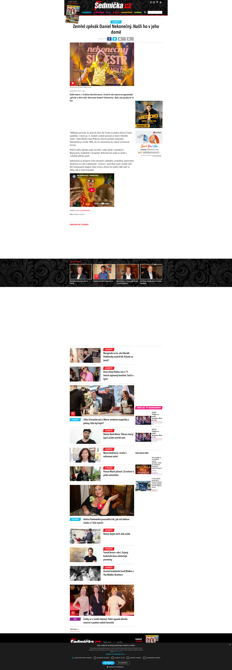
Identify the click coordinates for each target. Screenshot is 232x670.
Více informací (118, 651)
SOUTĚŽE (119, 642)
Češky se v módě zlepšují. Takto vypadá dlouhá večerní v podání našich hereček (105, 621)
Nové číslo (72, 2)
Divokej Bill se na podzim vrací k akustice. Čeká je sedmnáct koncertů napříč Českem (157, 463)
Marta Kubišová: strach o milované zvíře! (115, 455)
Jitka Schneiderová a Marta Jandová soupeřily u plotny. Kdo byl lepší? (106, 422)
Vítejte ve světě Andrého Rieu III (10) (157, 416)
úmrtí (77, 210)
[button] (116, 654)
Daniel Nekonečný (85, 210)
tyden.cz (154, 490)
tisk (131, 38)
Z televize (99, 13)
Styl (108, 13)
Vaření (137, 13)
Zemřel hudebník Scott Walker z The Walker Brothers (118, 573)
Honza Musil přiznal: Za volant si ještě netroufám (118, 473)
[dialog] (116, 656)
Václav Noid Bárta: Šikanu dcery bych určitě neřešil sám (118, 436)
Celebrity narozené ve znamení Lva (103, 281)
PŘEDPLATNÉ (107, 642)
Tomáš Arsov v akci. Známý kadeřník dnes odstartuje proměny (115, 556)
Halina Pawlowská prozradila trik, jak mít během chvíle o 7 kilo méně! (106, 521)
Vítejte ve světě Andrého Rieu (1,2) (157, 433)
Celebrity (87, 13)
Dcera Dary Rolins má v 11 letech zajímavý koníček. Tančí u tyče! (118, 375)
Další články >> (74, 629)
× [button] (230, 644)
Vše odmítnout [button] (123, 663)
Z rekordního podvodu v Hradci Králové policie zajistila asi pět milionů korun (157, 483)
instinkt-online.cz (155, 472)
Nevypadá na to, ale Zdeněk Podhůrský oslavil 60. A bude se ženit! (118, 357)
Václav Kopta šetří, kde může (116, 534)
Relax (116, 13)
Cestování (126, 13)
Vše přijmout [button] (108, 663)
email (123, 38)
